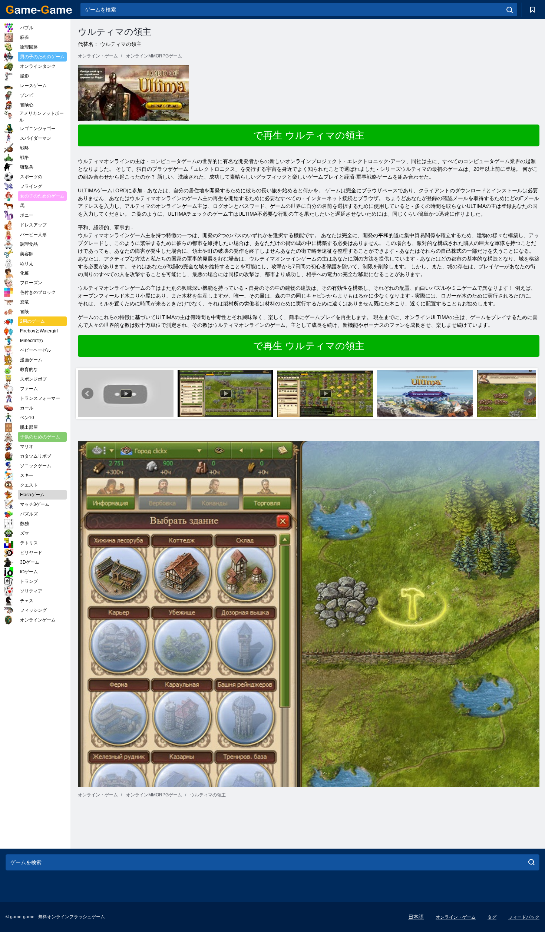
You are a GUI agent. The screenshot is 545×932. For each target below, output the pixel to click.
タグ (492, 917)
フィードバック (523, 917)
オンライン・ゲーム (456, 917)
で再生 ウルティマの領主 (308, 135)
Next (530, 393)
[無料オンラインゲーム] (39, 10)
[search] (510, 10)
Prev (87, 393)
